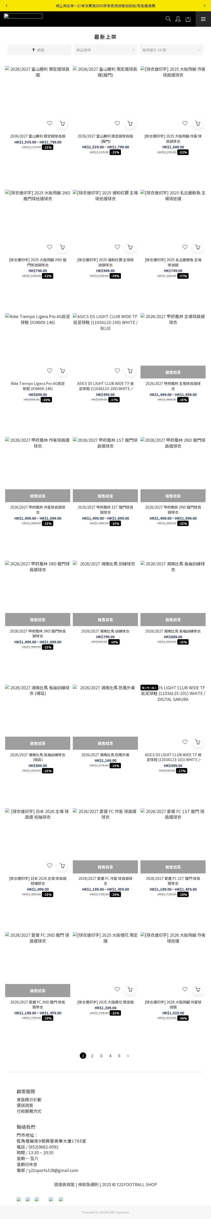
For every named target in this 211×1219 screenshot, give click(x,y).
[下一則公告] (204, 5)
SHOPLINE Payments (114, 1212)
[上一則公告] (6, 5)
